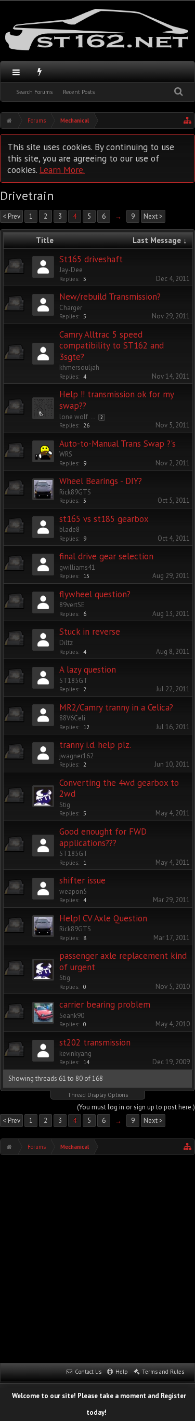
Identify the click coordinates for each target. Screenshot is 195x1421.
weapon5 (73, 891)
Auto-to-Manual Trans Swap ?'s (117, 443)
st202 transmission (95, 1042)
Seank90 (71, 1015)
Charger (70, 307)
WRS (65, 454)
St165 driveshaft (91, 259)
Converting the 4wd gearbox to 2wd (119, 788)
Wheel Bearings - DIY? (100, 481)
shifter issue (82, 880)
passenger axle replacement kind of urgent (123, 961)
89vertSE (72, 604)
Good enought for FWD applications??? (103, 837)
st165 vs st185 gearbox (104, 519)
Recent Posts (79, 92)
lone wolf (73, 416)
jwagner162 (76, 756)
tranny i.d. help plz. (95, 744)
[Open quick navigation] (188, 120)
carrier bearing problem (104, 1004)
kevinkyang (75, 1053)
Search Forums (34, 92)
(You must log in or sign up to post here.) (136, 1107)
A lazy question (87, 669)
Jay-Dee (71, 269)
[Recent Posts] (39, 71)
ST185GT (73, 680)
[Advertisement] (97, 1257)
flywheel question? (95, 594)
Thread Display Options (98, 1094)
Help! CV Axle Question (103, 918)
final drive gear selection (106, 556)
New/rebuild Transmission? (110, 296)
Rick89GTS (75, 492)
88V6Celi (72, 718)
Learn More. (62, 170)
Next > (153, 216)
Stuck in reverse (89, 631)
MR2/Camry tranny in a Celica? (116, 707)
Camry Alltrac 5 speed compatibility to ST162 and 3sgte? (111, 346)
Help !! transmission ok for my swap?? (116, 399)
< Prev (11, 216)
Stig (64, 804)
